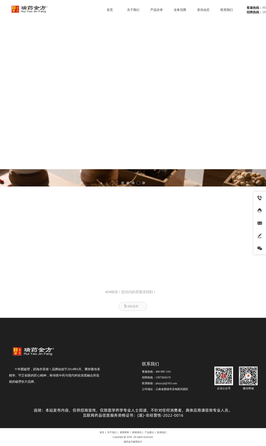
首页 (102, 432)
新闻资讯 (137, 432)
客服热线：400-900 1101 (156, 371)
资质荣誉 (124, 432)
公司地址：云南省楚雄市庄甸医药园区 (165, 389)
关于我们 (112, 432)
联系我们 (150, 364)
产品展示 (149, 432)
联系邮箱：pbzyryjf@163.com (159, 383)
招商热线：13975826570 (156, 377)
